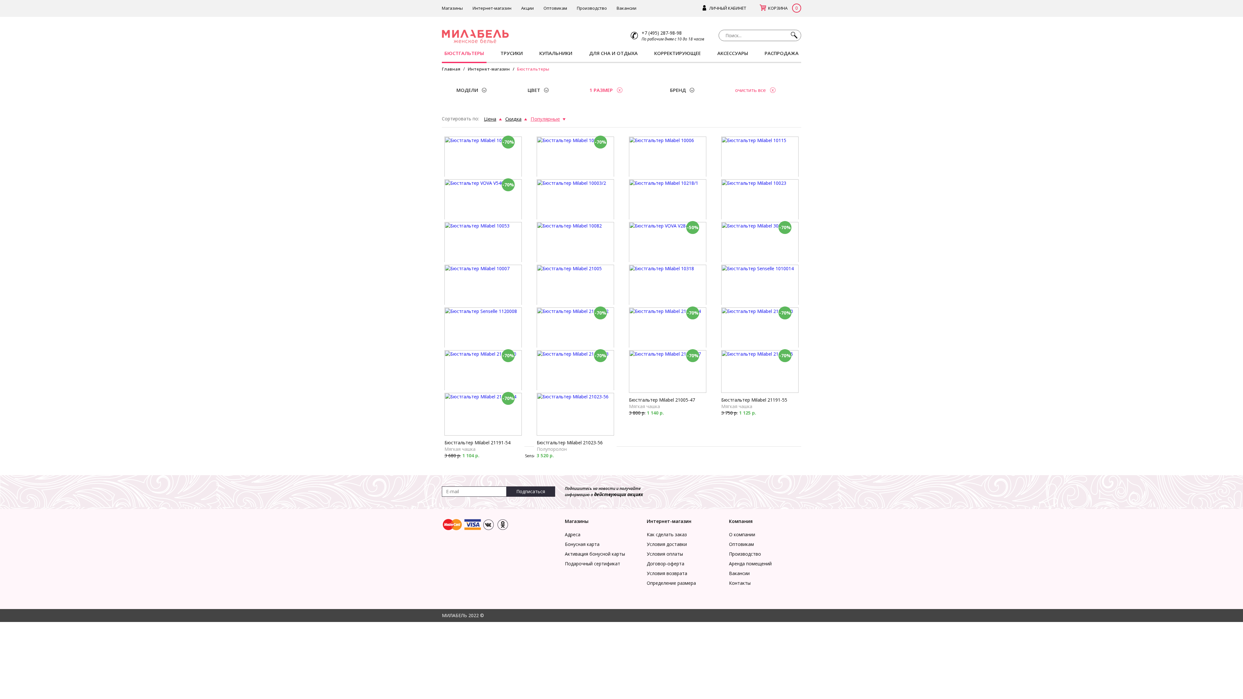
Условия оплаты (665, 554)
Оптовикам (555, 8)
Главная (451, 69)
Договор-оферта (665, 563)
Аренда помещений (750, 563)
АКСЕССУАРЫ (732, 53)
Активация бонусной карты (595, 554)
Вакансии (626, 8)
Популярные (545, 119)
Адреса (572, 534)
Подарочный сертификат (592, 563)
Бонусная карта (582, 544)
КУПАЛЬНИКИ (555, 53)
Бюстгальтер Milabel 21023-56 (570, 442)
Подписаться (530, 491)
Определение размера (671, 583)
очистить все (750, 90)
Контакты (740, 583)
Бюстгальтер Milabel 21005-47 (662, 400)
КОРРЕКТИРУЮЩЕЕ (677, 53)
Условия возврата (667, 573)
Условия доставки (667, 544)
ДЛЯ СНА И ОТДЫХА (613, 53)
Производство (592, 8)
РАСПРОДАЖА (782, 53)
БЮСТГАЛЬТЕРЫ (464, 53)
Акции (527, 8)
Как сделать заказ (667, 534)
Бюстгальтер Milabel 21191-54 (477, 442)
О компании (742, 534)
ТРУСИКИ (511, 53)
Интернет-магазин (492, 8)
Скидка (513, 119)
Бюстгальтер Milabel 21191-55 (754, 400)
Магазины (452, 8)
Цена (490, 119)
